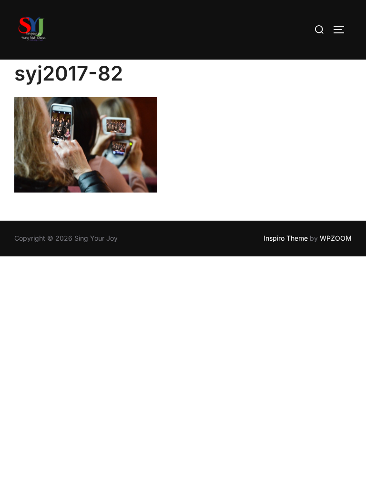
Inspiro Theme (286, 238)
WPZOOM (336, 238)
